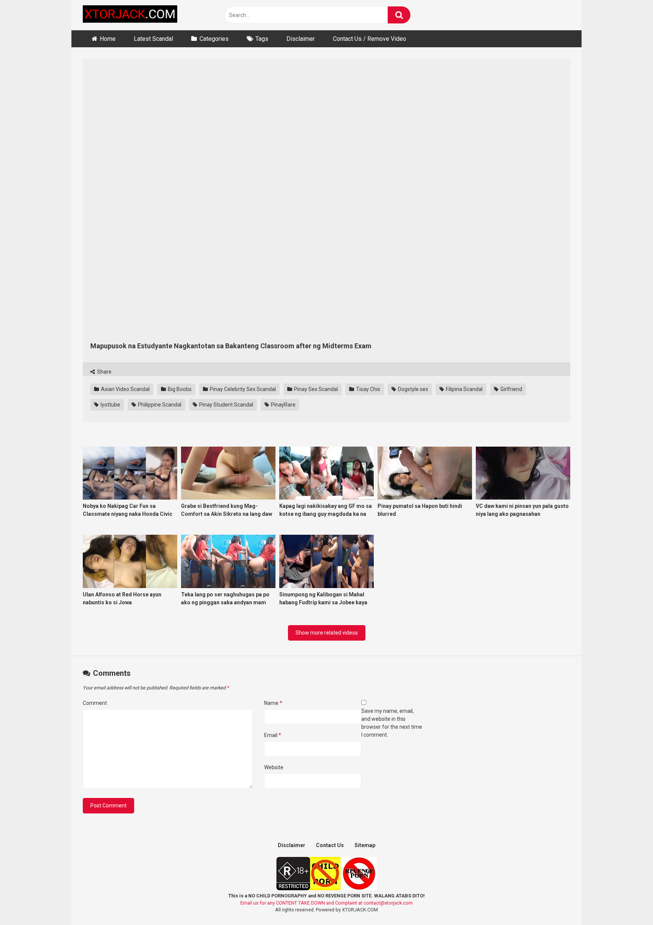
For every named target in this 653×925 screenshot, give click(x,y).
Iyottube (109, 405)
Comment (95, 703)
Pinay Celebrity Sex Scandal (242, 389)
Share (103, 372)
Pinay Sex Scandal (315, 389)
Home (108, 38)
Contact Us (330, 845)
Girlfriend (510, 389)
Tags (261, 38)
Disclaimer (300, 38)
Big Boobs (179, 389)
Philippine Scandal (159, 405)
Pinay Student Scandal (225, 405)
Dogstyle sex (412, 389)
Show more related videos (327, 633)
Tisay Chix (367, 389)
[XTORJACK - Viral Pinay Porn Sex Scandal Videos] (130, 15)
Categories (214, 38)
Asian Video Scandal (125, 389)
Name (273, 703)
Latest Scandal (153, 38)
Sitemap (364, 845)
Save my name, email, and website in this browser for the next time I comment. (391, 723)
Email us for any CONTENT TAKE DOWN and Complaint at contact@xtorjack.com (326, 903)
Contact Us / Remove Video (369, 38)
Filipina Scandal (464, 389)
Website (273, 767)
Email (272, 735)
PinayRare (283, 405)
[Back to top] (627, 902)
